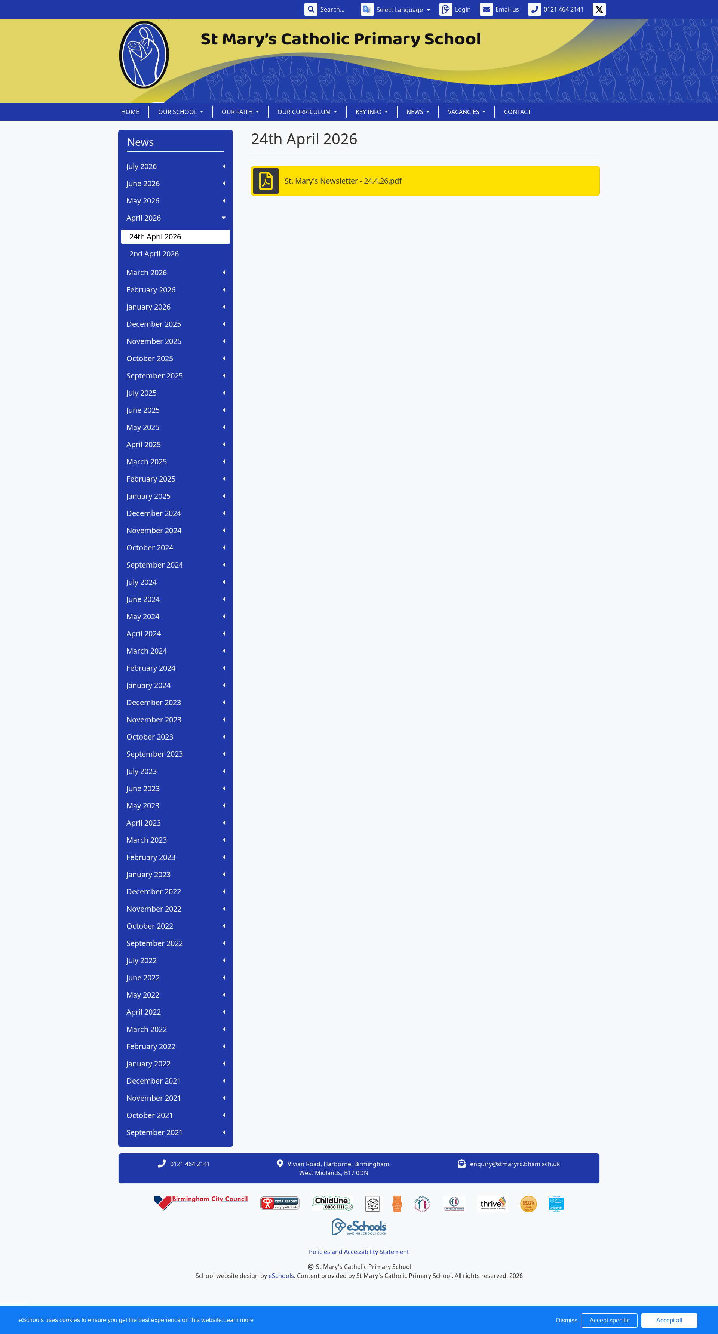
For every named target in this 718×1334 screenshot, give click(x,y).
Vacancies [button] (464, 112)
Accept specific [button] (610, 1320)
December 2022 (153, 891)
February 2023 (150, 857)
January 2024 (148, 685)
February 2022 (150, 1046)
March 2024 (146, 651)
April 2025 (143, 444)
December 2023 (153, 702)
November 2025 (153, 341)
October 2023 (149, 737)
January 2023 (148, 874)
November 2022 (153, 909)
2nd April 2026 (154, 254)
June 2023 (143, 788)
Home (130, 112)
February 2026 (150, 290)
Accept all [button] (669, 1320)
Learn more (238, 1320)
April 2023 (143, 823)
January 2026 (148, 307)
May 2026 (142, 201)
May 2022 (142, 995)
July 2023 (141, 771)
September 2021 (154, 1132)
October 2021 (149, 1115)
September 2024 (154, 565)
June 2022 (143, 977)
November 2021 (153, 1098)
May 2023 (142, 805)
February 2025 (150, 479)
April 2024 (143, 633)
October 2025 (149, 358)
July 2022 (141, 960)
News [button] (415, 112)
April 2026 (143, 218)
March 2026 (146, 272)
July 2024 (141, 582)
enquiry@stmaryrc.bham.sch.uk (515, 1164)
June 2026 (143, 183)
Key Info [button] (369, 112)
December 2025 (153, 324)
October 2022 (149, 926)
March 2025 (146, 462)
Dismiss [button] (566, 1320)
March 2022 (146, 1029)
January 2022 (148, 1063)
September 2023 (154, 754)
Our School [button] (178, 112)
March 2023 (146, 840)
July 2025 (141, 393)
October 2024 (149, 547)
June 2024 (143, 599)
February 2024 (150, 668)
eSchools (281, 1276)
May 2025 (142, 427)
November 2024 (153, 530)
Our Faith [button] (238, 112)
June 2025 (143, 410)
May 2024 (142, 616)
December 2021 (153, 1081)
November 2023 (153, 719)
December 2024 (153, 513)
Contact (517, 112)
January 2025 (148, 496)
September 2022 (154, 943)
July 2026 (141, 166)
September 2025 (154, 376)
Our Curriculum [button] (304, 112)
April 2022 (143, 1012)
